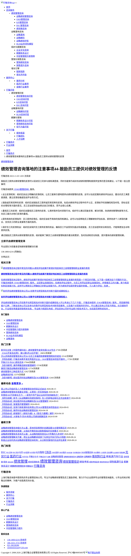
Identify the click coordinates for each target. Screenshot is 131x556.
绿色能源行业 (116, 461)
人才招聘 (20, 139)
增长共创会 (21, 75)
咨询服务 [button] (10, 10)
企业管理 (116, 452)
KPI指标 (40, 452)
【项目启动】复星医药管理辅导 (15, 404)
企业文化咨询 (22, 50)
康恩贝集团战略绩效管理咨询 (14, 368)
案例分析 (20, 81)
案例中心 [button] (10, 78)
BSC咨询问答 (22, 105)
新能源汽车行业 (114, 456)
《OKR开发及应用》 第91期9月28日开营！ (20, 353)
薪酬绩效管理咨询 (18, 466)
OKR (48, 452)
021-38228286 (13, 545)
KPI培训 (33, 452)
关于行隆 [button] (10, 130)
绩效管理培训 (71, 461)
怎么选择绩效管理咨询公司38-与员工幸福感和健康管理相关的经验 (31, 356)
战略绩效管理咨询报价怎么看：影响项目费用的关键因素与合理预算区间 (34, 428)
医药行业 (16, 456)
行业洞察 (10, 145)
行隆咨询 (39, 465)
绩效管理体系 (34, 462)
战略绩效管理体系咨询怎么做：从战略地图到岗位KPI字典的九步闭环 (32, 434)
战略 (48, 457)
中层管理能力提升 (14, 528)
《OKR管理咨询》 (21, 189)
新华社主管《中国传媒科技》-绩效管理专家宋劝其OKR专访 (28, 350)
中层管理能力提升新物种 (17, 329)
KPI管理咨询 (22, 22)
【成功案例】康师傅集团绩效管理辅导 (18, 365)
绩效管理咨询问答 (24, 96)
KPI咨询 (26, 452)
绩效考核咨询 (94, 462)
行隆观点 (10, 142)
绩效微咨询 (21, 28)
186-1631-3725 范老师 (16, 543)
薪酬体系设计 (22, 53)
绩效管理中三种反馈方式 (12, 371)
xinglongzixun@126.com (17, 548)
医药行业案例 (22, 84)
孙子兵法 (25, 457)
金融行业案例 (22, 87)
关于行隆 (10, 498)
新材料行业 (99, 456)
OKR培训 (62, 452)
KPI (21, 452)
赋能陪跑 (20, 71)
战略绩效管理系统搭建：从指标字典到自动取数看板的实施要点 (29, 431)
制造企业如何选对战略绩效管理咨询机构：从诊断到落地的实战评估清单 (34, 440)
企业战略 (109, 452)
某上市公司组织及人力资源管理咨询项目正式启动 (23, 389)
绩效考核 (84, 461)
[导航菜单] (16, 2)
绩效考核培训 (104, 462)
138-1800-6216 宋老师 (16, 540)
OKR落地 (96, 452)
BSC (3, 452)
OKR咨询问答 (22, 99)
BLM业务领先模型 (24, 44)
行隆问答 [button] (10, 90)
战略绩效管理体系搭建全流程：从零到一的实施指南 (24, 392)
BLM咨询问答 (22, 114)
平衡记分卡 (43, 457)
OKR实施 (69, 452)
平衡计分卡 (34, 456)
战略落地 (20, 35)
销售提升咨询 (22, 65)
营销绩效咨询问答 (24, 124)
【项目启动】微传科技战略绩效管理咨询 (19, 410)
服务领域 (10, 492)
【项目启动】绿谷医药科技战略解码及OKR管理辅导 (24, 401)
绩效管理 (21, 461)
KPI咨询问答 (22, 102)
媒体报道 (20, 133)
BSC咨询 (9, 452)
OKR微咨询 (77, 452)
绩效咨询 (10, 462)
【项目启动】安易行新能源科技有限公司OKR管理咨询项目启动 (30, 407)
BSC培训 (16, 452)
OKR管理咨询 (22, 19)
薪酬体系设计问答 (24, 121)
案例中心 (10, 495)
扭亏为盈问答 (22, 127)
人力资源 (103, 452)
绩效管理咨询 (17, 13)
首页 (8, 7)
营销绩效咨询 (22, 62)
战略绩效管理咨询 (24, 16)
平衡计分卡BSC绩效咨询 (12, 362)
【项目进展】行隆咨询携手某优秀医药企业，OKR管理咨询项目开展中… (34, 359)
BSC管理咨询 (22, 25)
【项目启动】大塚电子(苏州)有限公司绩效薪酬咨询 (24, 416)
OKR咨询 (55, 452)
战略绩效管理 (57, 456)
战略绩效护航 (22, 41)
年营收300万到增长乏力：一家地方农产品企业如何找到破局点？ (30, 395)
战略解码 (20, 38)
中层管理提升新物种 (25, 56)
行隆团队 (20, 136)
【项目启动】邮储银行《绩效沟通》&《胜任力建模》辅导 (27, 413)
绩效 (5, 462)
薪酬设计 (29, 466)
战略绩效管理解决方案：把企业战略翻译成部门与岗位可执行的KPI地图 (33, 437)
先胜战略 (122, 452)
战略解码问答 (22, 111)
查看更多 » (17, 383)
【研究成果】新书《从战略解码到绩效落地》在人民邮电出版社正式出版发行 (36, 398)
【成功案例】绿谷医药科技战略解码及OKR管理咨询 (24, 378)
